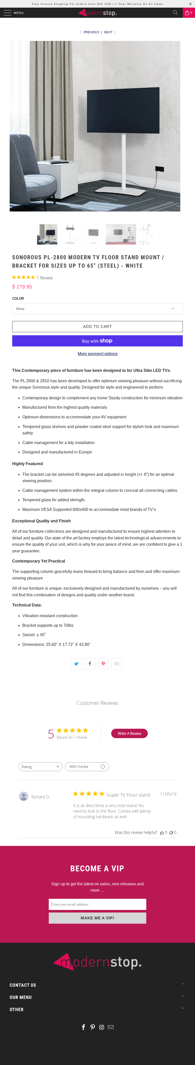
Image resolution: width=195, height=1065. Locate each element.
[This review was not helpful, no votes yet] (171, 832)
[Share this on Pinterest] (103, 664)
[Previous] (18, 132)
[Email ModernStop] (111, 1027)
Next (108, 32)
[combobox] (40, 766)
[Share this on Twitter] (76, 664)
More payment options (98, 354)
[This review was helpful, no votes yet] (162, 832)
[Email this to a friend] (116, 664)
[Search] (177, 12)
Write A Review (129, 733)
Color (18, 298)
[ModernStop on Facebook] (84, 1027)
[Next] (171, 132)
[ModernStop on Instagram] (102, 1027)
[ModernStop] (97, 13)
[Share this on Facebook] (90, 664)
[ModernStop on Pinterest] (92, 1027)
